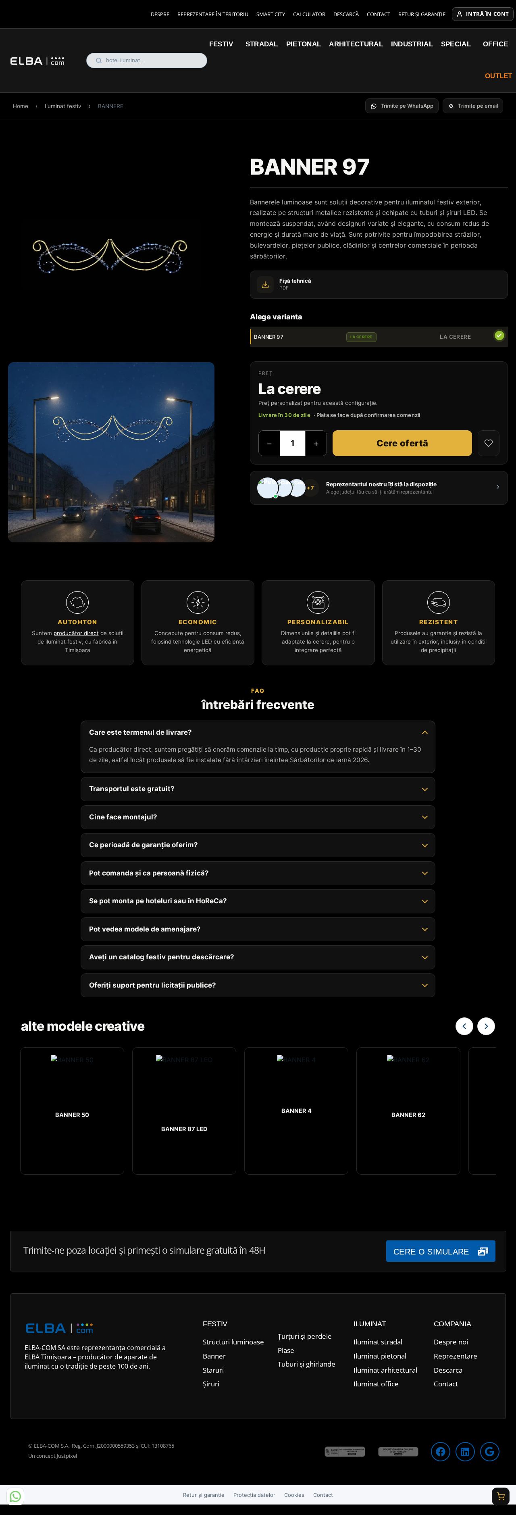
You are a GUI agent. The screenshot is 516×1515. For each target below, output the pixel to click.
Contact (378, 14)
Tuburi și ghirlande (306, 1364)
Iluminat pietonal (380, 1356)
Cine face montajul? (123, 817)
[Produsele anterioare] (464, 1026)
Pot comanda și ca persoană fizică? (149, 873)
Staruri (213, 1370)
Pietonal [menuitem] (303, 44)
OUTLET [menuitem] (498, 76)
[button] (402, 106)
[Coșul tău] (501, 1496)
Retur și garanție (421, 14)
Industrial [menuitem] (412, 44)
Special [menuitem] (456, 44)
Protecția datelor (254, 1495)
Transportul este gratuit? (132, 789)
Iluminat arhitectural (385, 1370)
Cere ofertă (403, 443)
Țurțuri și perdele (305, 1336)
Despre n (448, 1341)
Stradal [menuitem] (262, 44)
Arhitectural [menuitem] (356, 44)
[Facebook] (440, 1451)
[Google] (489, 1451)
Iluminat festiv (63, 106)
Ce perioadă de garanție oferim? (143, 845)
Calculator (309, 14)
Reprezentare (455, 1356)
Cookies (294, 1495)
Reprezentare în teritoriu (212, 14)
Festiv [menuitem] (221, 44)
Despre (160, 14)
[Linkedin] (465, 1451)
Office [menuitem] (495, 44)
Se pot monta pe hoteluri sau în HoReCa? (158, 901)
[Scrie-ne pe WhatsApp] (15, 1496)
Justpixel (67, 1455)
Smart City (270, 14)
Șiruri (211, 1383)
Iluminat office (376, 1383)
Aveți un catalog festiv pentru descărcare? (161, 957)
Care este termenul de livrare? (140, 732)
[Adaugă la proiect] (488, 443)
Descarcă (346, 14)
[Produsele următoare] (486, 1026)
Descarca (448, 1370)
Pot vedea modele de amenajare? (145, 929)
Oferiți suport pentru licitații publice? (152, 985)
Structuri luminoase (233, 1341)
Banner (214, 1356)
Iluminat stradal (378, 1341)
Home (20, 106)
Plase (286, 1350)
